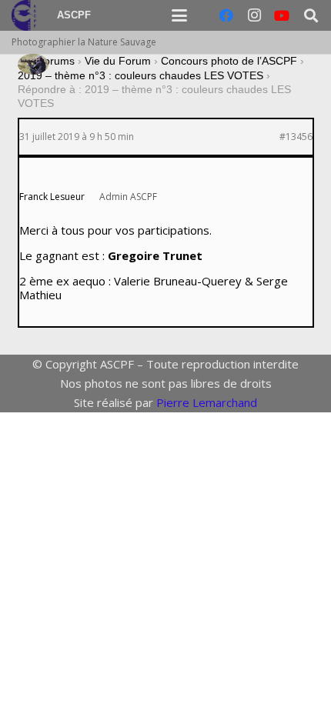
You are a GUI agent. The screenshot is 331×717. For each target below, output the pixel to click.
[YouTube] (282, 15)
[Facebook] (226, 15)
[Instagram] (254, 15)
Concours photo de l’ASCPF (229, 61)
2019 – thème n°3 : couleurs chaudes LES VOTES (140, 75)
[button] (179, 15)
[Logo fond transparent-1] (26, 15)
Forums (56, 61)
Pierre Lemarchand (206, 402)
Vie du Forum (118, 61)
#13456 (296, 137)
